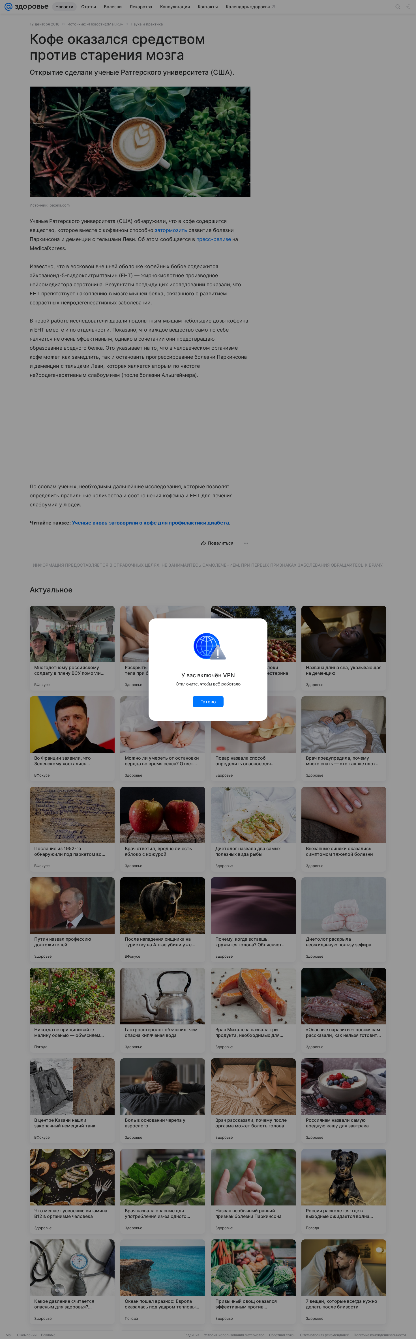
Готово (208, 701)
